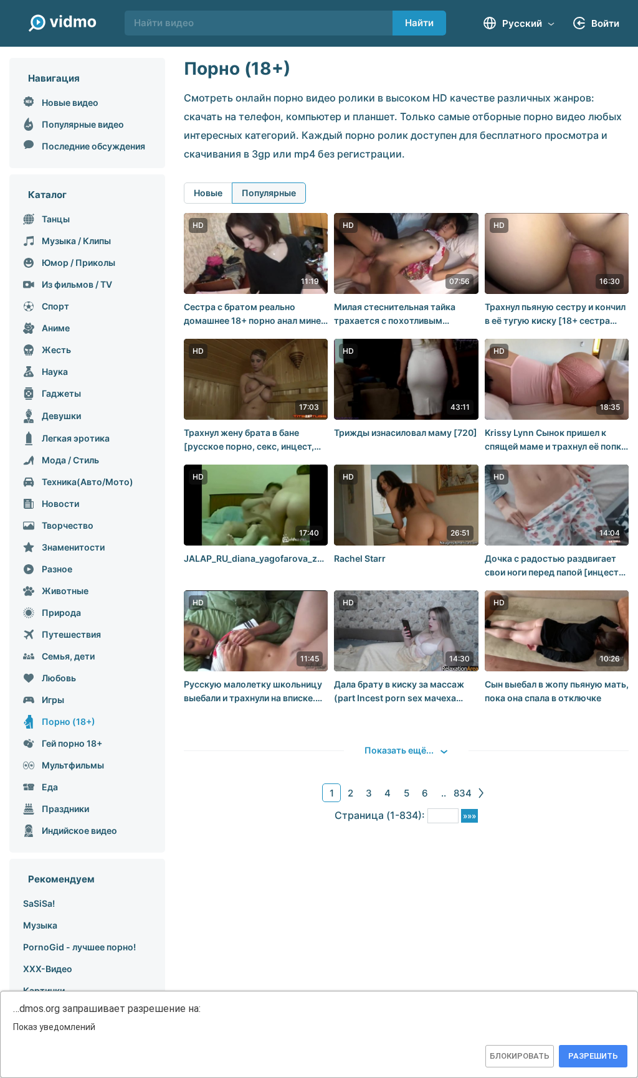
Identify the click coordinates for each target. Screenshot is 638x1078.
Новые (208, 192)
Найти (419, 23)
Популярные (269, 192)
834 (463, 793)
